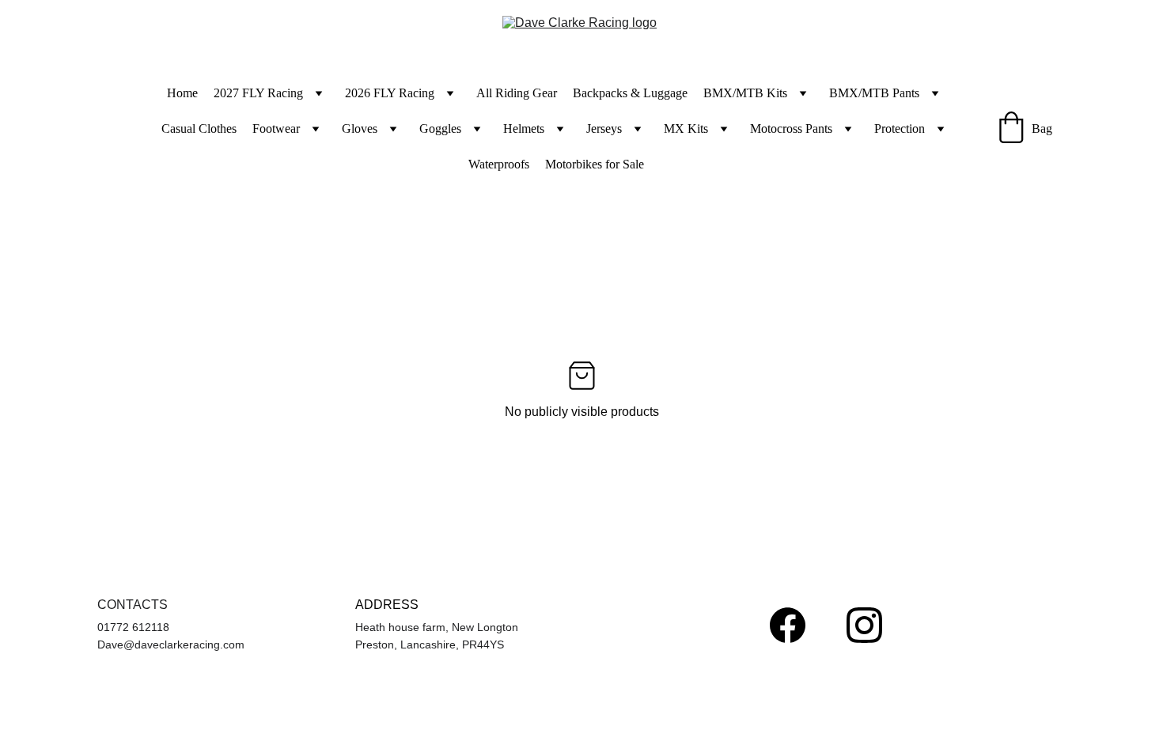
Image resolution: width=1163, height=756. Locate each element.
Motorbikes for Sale (594, 164)
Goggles (440, 128)
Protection (899, 128)
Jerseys (604, 128)
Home (182, 93)
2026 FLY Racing (389, 93)
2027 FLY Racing (258, 93)
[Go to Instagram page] (864, 625)
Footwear (276, 128)
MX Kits (686, 128)
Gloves (359, 128)
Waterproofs (498, 164)
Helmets (523, 128)
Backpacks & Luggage (630, 93)
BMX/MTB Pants (874, 93)
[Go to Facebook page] (787, 625)
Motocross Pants (791, 128)
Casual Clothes (199, 128)
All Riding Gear (516, 93)
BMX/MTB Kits (745, 93)
